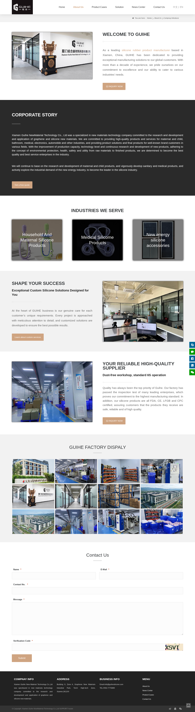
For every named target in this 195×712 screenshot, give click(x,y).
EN (181, 7)
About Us (78, 7)
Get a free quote (22, 185)
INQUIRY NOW (116, 86)
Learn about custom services (28, 337)
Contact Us (159, 7)
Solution (119, 7)
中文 (175, 7)
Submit (21, 658)
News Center (138, 7)
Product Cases (99, 7)
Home (62, 7)
